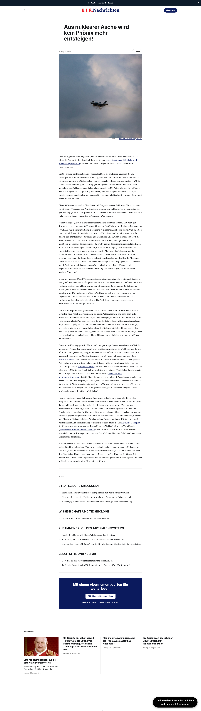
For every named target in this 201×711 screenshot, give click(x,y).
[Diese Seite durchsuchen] (24, 10)
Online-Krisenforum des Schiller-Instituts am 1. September (175, 702)
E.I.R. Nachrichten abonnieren (101, 596)
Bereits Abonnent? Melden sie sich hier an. (100, 602)
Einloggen (170, 10)
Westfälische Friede (86, 366)
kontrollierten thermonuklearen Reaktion (77, 429)
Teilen (137, 51)
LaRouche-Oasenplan (130, 422)
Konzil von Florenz (67, 359)
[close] (198, 3)
